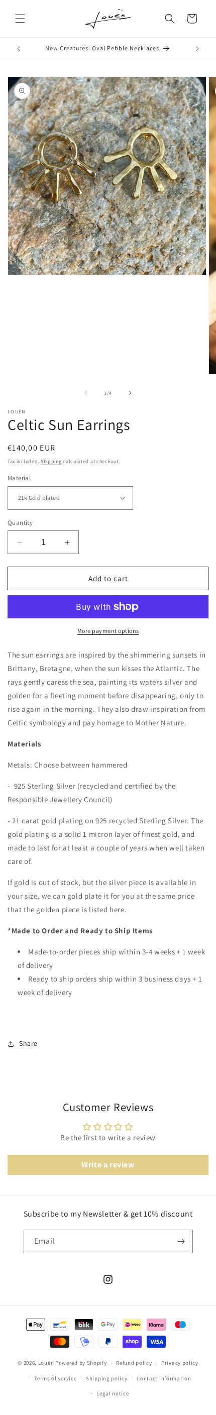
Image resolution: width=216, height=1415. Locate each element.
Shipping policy (107, 1378)
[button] (20, 19)
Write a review (107, 1164)
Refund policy (134, 1362)
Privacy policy (179, 1362)
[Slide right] (130, 393)
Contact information (164, 1378)
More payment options (108, 630)
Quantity (20, 522)
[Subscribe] (181, 1241)
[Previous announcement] (19, 49)
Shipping (51, 461)
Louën (46, 1362)
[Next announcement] (197, 49)
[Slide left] (86, 393)
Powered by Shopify (81, 1362)
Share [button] (28, 1043)
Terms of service (55, 1378)
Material (19, 478)
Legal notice (112, 1393)
